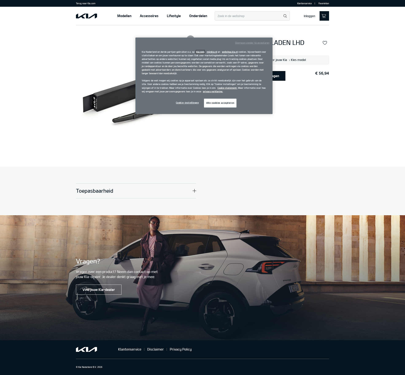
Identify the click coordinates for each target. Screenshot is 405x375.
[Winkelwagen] (324, 16)
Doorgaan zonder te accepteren (252, 43)
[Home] (86, 16)
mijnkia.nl (212, 51)
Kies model (298, 60)
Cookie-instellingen (187, 102)
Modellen (124, 16)
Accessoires (149, 16)
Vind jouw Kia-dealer (98, 290)
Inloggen (309, 16)
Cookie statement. (227, 87)
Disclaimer (155, 349)
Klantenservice (304, 3)
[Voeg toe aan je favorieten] (325, 43)
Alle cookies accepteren (220, 102)
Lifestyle (174, 16)
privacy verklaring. (213, 91)
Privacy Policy (181, 349)
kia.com (200, 51)
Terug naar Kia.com (85, 3)
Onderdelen (198, 16)
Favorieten (324, 3)
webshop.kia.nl (230, 51)
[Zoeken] (285, 16)
